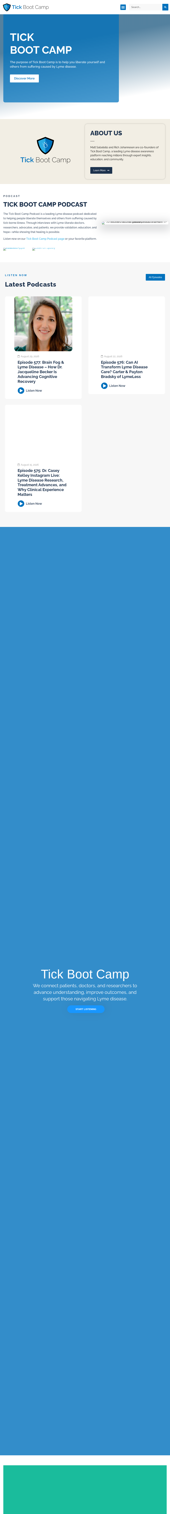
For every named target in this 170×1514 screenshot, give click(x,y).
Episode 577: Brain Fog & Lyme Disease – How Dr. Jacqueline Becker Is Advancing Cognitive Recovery (41, 372)
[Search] (165, 7)
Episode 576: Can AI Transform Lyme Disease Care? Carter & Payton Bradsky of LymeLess (124, 369)
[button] (123, 7)
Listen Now (34, 390)
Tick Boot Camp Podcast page (45, 238)
